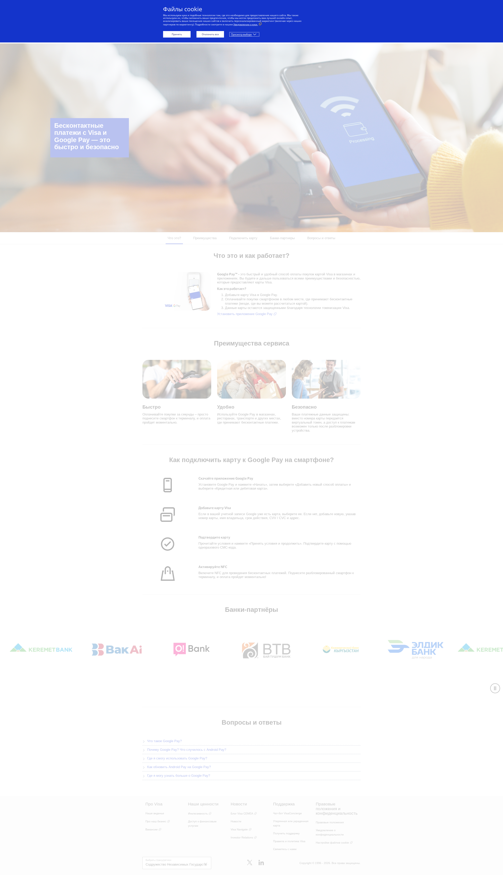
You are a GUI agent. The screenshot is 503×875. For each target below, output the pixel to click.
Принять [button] (177, 34)
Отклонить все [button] (210, 34)
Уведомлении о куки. (245, 24)
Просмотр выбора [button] (241, 34)
